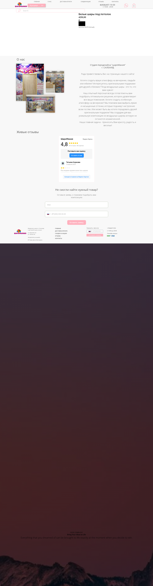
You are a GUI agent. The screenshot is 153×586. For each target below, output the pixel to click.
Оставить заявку (77, 222)
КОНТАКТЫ (115, 1)
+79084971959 (111, 228)
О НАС (50, 1)
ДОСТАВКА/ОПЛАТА (66, 1)
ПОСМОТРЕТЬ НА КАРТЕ (34, 237)
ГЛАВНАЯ (37, 1)
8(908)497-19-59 (107, 4)
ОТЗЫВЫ (101, 1)
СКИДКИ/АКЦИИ (86, 1)
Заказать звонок (92, 228)
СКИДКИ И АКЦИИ (61, 233)
